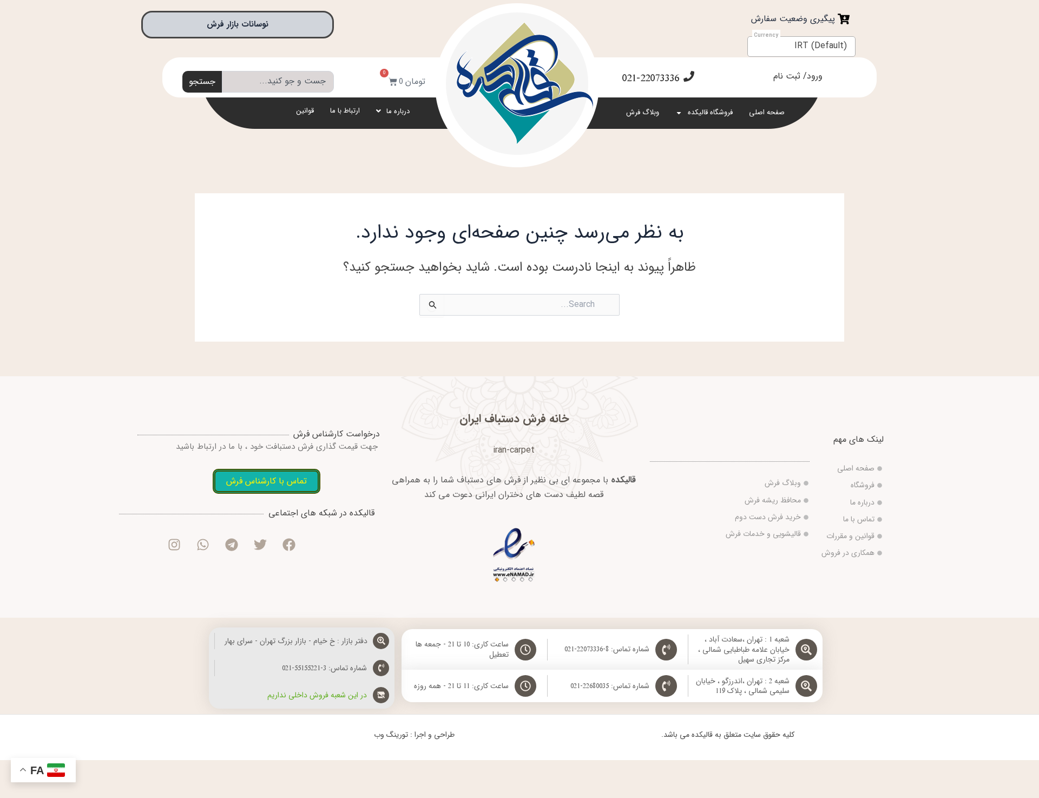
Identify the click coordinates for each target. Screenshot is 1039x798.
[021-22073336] (688, 76)
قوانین (305, 110)
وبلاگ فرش (642, 112)
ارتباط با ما (345, 110)
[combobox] (278, 82)
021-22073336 (650, 78)
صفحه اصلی (767, 112)
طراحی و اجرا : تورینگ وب (414, 735)
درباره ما (398, 111)
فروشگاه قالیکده (710, 112)
